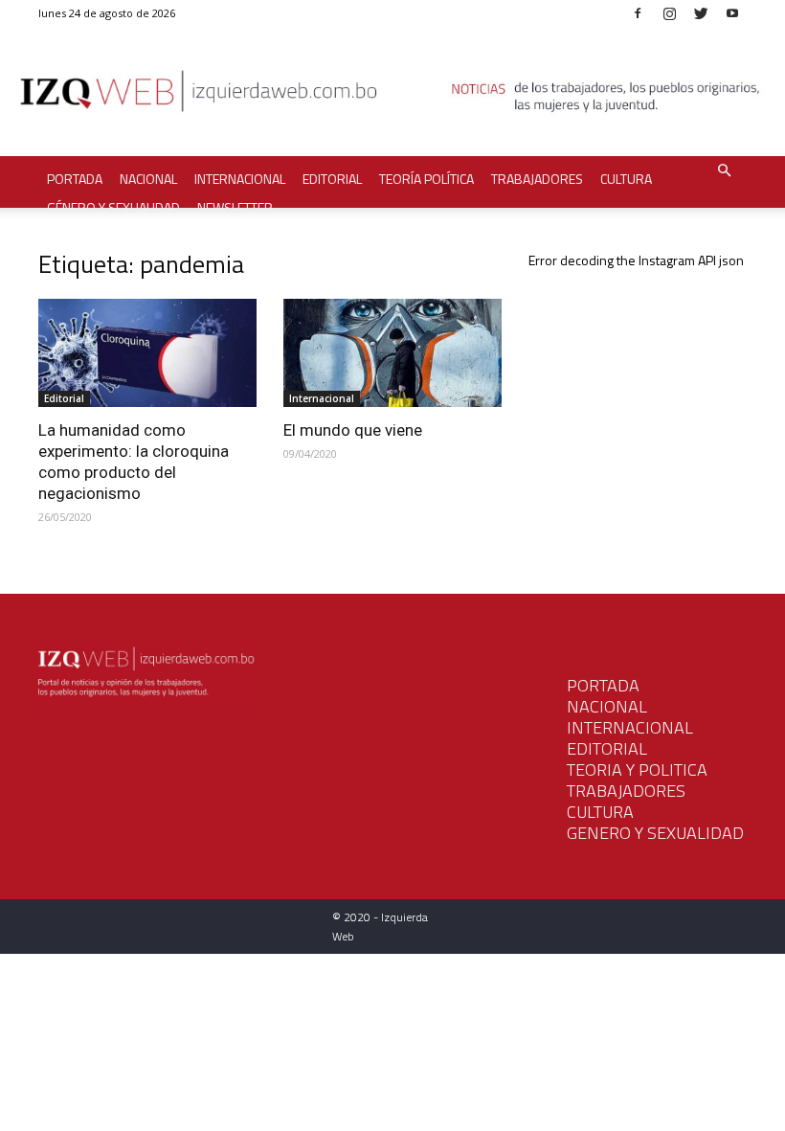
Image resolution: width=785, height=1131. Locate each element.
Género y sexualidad (113, 207)
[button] (724, 171)
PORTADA (603, 685)
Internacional (239, 179)
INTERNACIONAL (630, 727)
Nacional (148, 179)
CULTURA (600, 812)
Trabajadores (537, 179)
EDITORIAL (607, 748)
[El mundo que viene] (392, 353)
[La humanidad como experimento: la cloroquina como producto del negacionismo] (147, 353)
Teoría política (426, 179)
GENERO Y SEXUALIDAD (655, 833)
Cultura (626, 179)
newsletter (235, 207)
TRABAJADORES (626, 790)
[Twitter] (700, 13)
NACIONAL (607, 706)
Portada (74, 179)
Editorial (332, 179)
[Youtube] (732, 13)
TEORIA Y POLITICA (637, 769)
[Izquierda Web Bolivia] (392, 95)
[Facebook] (637, 13)
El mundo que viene (352, 430)
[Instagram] (669, 13)
